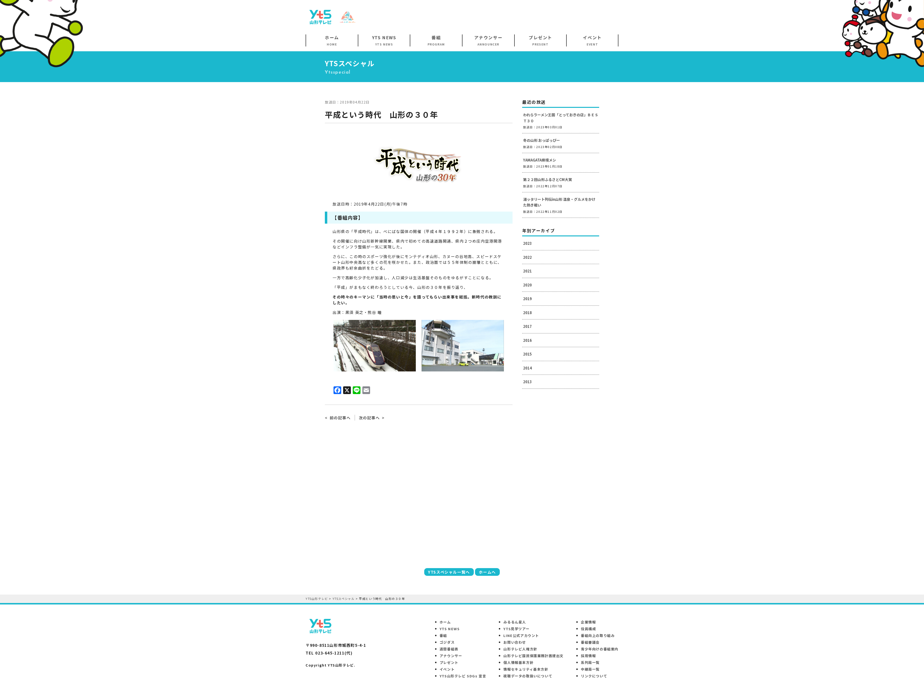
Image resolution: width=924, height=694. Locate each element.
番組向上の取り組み (598, 635)
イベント (447, 669)
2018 (527, 312)
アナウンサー (451, 655)
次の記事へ (369, 418)
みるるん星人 (514, 621)
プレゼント (449, 662)
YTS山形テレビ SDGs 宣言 (463, 675)
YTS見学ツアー (516, 628)
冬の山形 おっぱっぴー (541, 140)
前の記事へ (340, 418)
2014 (527, 367)
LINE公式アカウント (521, 635)
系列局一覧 (590, 662)
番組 (443, 635)
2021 (527, 270)
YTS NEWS (450, 628)
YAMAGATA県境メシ (539, 159)
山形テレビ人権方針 (520, 648)
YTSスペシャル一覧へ (449, 572)
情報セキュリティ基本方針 (525, 669)
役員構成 (588, 628)
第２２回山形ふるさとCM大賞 (547, 179)
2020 (527, 284)
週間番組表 (449, 648)
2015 (527, 354)
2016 (527, 340)
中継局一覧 (590, 669)
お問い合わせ (514, 642)
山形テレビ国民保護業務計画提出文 (533, 655)
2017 (527, 326)
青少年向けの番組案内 (599, 648)
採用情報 (588, 655)
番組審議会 (590, 642)
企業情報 (588, 621)
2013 (527, 381)
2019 (527, 298)
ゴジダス (447, 642)
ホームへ (487, 572)
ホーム (445, 621)
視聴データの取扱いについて (527, 675)
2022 (527, 257)
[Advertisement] (530, 16)
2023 (527, 243)
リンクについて (594, 675)
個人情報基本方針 (518, 662)
